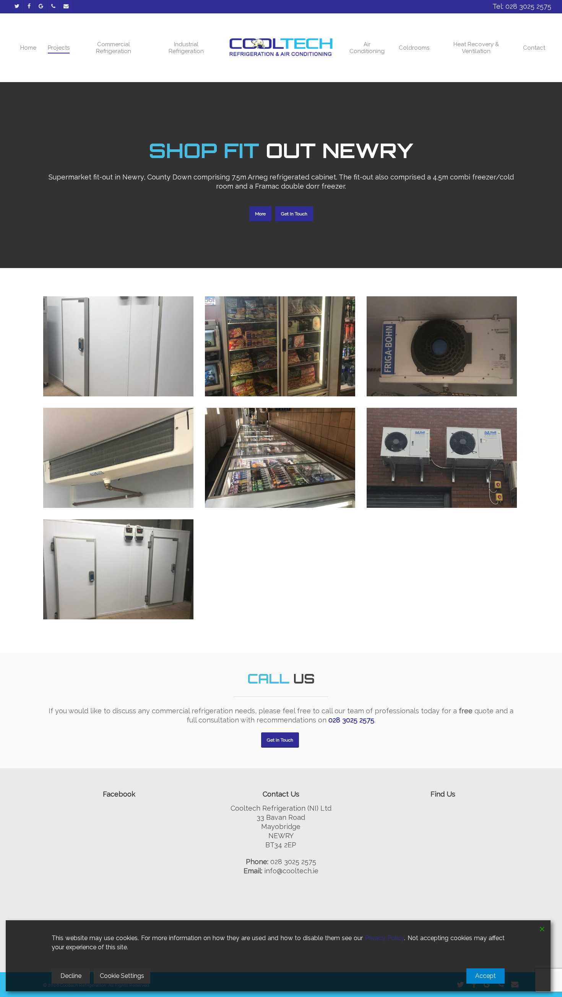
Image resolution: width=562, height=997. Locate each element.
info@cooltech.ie (291, 871)
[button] (260, 213)
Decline (70, 975)
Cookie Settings (122, 975)
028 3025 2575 (351, 720)
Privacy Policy (384, 938)
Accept (485, 975)
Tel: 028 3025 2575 (521, 6)
